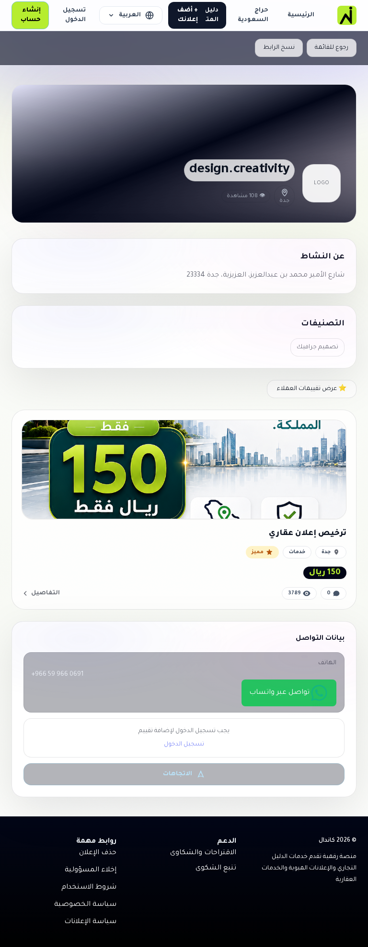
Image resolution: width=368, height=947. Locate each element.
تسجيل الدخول (74, 15)
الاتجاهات (177, 774)
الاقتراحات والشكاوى (203, 853)
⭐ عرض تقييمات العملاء (311, 389)
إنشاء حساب (31, 15)
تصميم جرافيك (317, 347)
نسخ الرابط (279, 48)
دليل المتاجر (207, 15)
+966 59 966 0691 (57, 674)
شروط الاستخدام (88, 887)
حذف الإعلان (97, 853)
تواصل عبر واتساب (279, 693)
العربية (130, 15)
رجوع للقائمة (331, 48)
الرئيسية (301, 15)
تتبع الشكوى (216, 868)
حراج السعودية (253, 15)
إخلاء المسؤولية (90, 870)
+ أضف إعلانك (187, 15)
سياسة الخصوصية (85, 905)
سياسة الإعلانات (90, 922)
